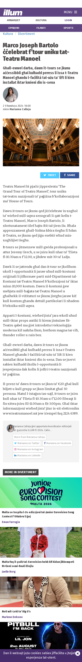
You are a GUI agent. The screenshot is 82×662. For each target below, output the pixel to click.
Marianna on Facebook (58, 443)
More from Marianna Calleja (29, 437)
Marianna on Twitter (28, 443)
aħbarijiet (13, 20)
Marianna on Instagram (30, 449)
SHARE (71, 175)
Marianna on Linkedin (28, 455)
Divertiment (26, 34)
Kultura (8, 34)
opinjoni (13, 27)
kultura (41, 20)
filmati (41, 27)
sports (68, 27)
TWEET (51, 175)
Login (68, 20)
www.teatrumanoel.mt (20, 413)
